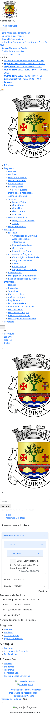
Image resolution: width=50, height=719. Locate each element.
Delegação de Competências (22, 275)
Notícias (12, 284)
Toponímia (13, 291)
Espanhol (8, 336)
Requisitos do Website (23, 695)
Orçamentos (18, 248)
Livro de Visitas (15, 309)
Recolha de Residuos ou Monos (23, 278)
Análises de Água (16, 297)
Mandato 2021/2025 (14, 579)
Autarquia (9, 229)
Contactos (9, 321)
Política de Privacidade (19, 315)
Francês (8, 339)
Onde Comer (18, 205)
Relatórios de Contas (22, 251)
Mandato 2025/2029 (14, 535)
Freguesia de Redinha (10, 699)
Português (9, 333)
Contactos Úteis (16, 294)
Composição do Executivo (24, 235)
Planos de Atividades (22, 245)
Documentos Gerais (18, 303)
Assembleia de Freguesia (20, 254)
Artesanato (17, 214)
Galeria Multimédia (17, 217)
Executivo (12, 232)
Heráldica (12, 174)
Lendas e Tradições (17, 177)
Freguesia (9, 168)
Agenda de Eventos (17, 195)
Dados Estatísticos (17, 226)
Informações (18, 242)
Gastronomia (18, 211)
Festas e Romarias (17, 180)
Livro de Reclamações (18, 312)
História (12, 171)
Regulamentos (15, 300)
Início (6, 165)
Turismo (12, 199)
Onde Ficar (17, 208)
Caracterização (15, 183)
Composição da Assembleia (25, 257)
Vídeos (15, 223)
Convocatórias (19, 266)
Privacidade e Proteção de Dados (27, 689)
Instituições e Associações (20, 192)
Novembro (18, 553)
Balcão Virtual (15, 272)
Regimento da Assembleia (24, 269)
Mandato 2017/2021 (14, 586)
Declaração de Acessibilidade (22, 318)
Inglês (7, 343)
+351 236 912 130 (12, 54)
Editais (15, 263)
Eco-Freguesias (15, 186)
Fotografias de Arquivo (23, 220)
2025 (12, 544)
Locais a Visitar (19, 202)
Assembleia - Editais (15, 517)
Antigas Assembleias (22, 260)
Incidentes (13, 288)
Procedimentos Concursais (21, 306)
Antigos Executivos (21, 238)
